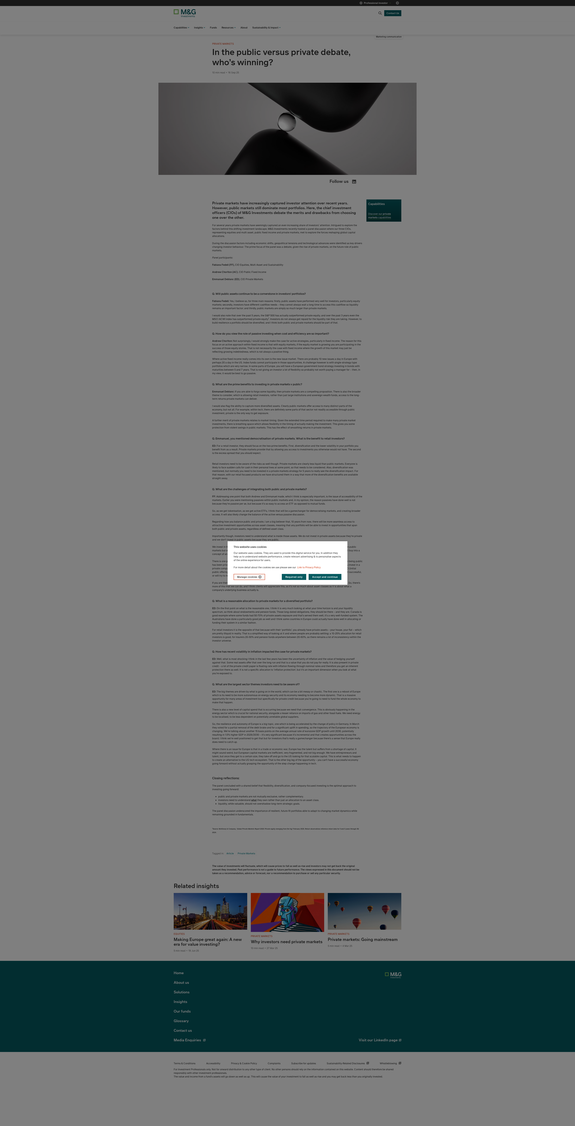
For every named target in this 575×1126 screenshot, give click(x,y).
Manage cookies (247, 577)
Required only (293, 577)
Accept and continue (325, 577)
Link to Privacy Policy (309, 567)
